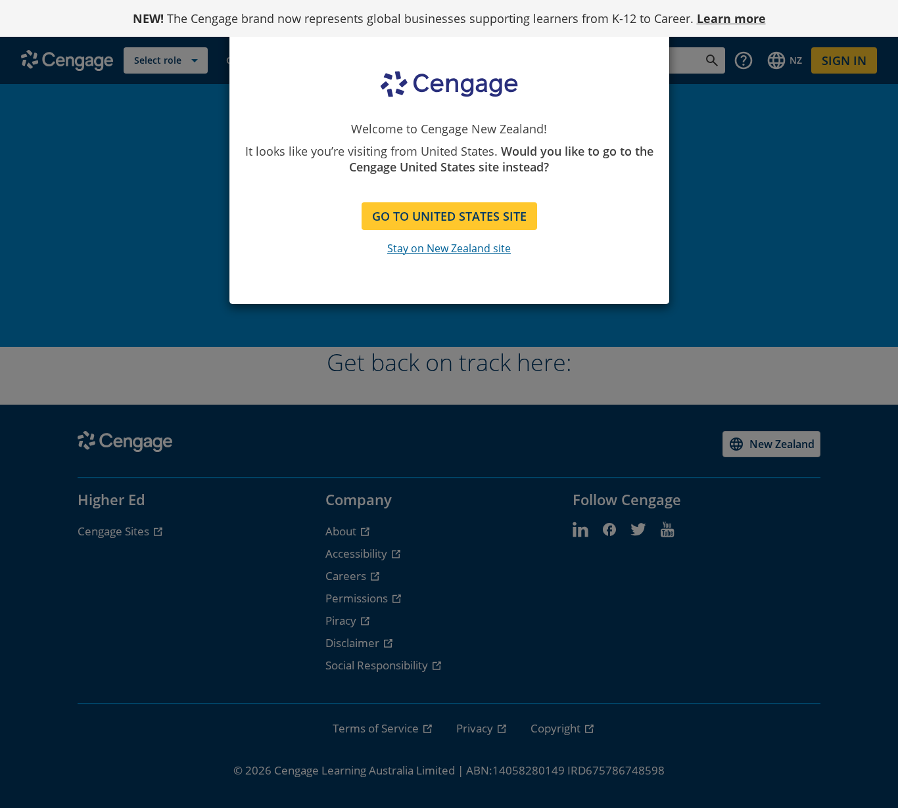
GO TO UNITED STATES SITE (449, 216)
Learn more (731, 18)
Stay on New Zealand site (449, 248)
